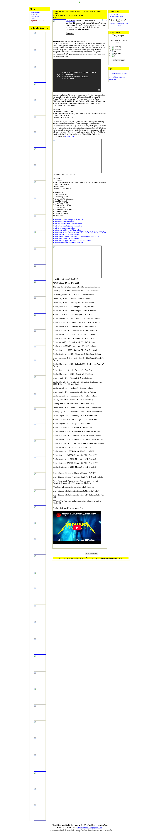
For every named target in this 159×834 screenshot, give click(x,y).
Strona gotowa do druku (119, 73)
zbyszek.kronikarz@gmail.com (90, 828)
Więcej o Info (114, 14)
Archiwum (34, 14)
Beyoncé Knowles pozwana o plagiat (119, 24)
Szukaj (33, 18)
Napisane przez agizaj (116, 16)
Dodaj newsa (35, 16)
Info (59, 17)
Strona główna (35, 12)
